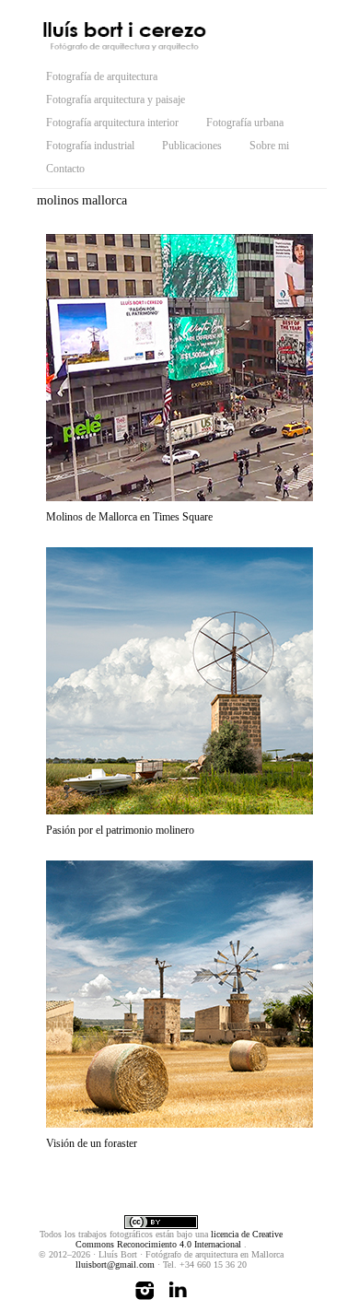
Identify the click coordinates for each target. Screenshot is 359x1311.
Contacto (65, 168)
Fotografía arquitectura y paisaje (115, 99)
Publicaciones (192, 145)
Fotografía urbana (245, 122)
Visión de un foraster (91, 1143)
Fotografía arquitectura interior (112, 122)
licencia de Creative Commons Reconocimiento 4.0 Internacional (179, 1239)
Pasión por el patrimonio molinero (120, 830)
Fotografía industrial (90, 145)
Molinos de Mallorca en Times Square (129, 516)
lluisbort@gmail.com (115, 1264)
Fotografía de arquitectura (101, 76)
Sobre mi (269, 145)
